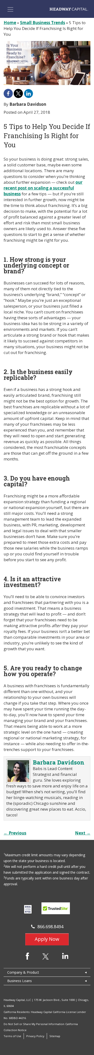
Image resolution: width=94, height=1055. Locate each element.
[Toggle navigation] (10, 9)
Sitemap (54, 1036)
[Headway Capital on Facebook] (27, 956)
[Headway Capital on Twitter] (45, 956)
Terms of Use (12, 1036)
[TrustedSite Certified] (55, 908)
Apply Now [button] (47, 939)
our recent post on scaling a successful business (43, 188)
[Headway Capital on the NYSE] (27, 908)
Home (10, 22)
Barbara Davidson (58, 762)
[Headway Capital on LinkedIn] (65, 955)
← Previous (15, 833)
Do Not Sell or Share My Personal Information (34, 1024)
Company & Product (23, 972)
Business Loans (19, 980)
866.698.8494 (50, 926)
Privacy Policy (35, 1036)
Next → (82, 833)
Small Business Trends (42, 22)
